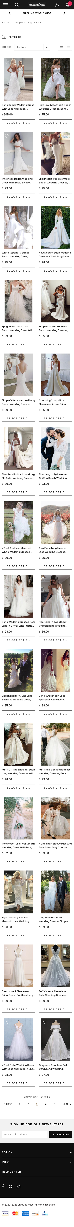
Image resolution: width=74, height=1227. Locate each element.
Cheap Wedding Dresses (27, 22)
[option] (37, 13)
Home (5, 22)
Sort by (6, 47)
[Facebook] (3, 1186)
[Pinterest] (10, 1186)
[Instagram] (18, 1186)
